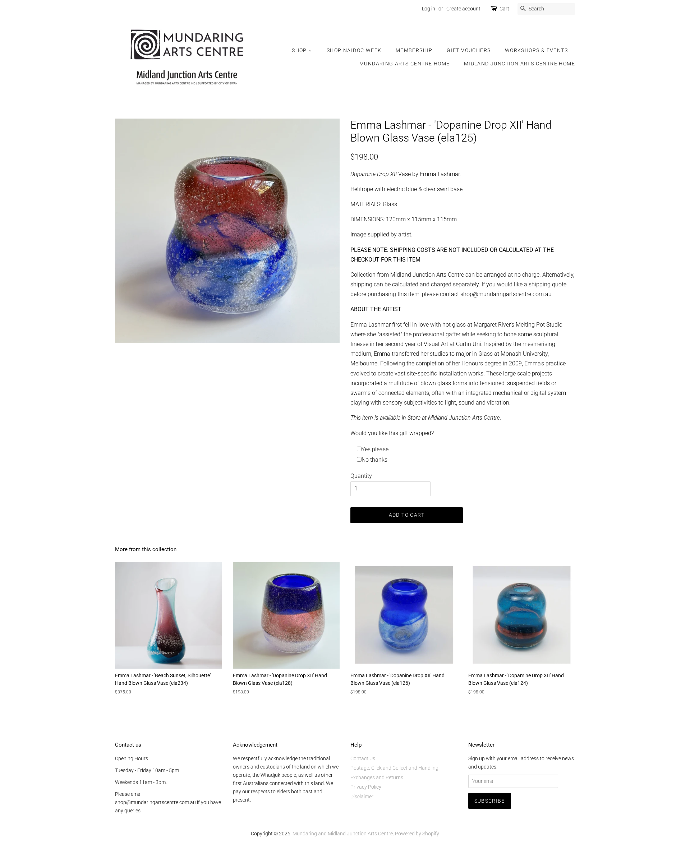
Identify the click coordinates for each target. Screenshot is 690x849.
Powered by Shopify (417, 833)
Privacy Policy (365, 787)
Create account (463, 8)
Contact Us (362, 758)
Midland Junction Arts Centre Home (519, 63)
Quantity (361, 475)
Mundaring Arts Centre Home (404, 63)
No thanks (374, 459)
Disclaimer (361, 796)
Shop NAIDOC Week (354, 50)
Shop (300, 50)
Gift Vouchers (469, 50)
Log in (428, 8)
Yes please (375, 449)
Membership (414, 50)
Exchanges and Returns (376, 777)
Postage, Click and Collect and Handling (394, 768)
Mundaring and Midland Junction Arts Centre (343, 833)
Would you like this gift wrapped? (392, 433)
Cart (504, 8)
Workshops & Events (536, 50)
